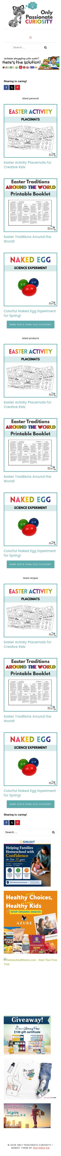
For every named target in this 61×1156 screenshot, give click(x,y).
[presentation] (30, 131)
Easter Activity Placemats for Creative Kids (27, 164)
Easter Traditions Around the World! (27, 239)
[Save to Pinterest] (18, 87)
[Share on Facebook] (6, 87)
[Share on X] (12, 87)
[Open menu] (30, 37)
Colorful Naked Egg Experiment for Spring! (30, 313)
